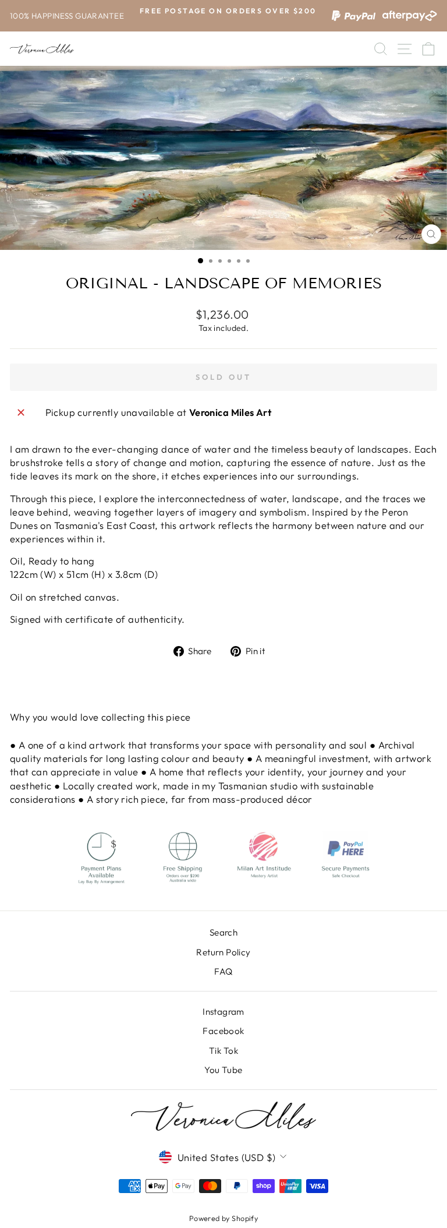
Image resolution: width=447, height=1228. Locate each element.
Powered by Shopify (223, 1218)
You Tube (223, 1069)
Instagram (223, 1011)
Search (223, 932)
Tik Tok (223, 1050)
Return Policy (223, 952)
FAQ (223, 971)
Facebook (223, 1030)
